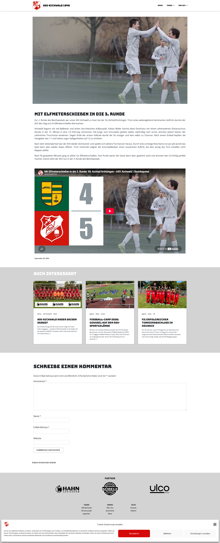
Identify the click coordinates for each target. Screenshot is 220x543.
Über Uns (110, 508)
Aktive (39, 314)
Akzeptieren (134, 533)
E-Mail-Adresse (41, 427)
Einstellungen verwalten (200, 533)
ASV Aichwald (47, 314)
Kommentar (40, 381)
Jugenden (86, 514)
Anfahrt (133, 511)
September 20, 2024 (42, 258)
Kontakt (133, 508)
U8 (154, 314)
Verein (103, 314)
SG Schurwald (86, 511)
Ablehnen (167, 533)
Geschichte (110, 511)
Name (37, 416)
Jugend (92, 314)
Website (37, 438)
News (160, 5)
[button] (215, 524)
